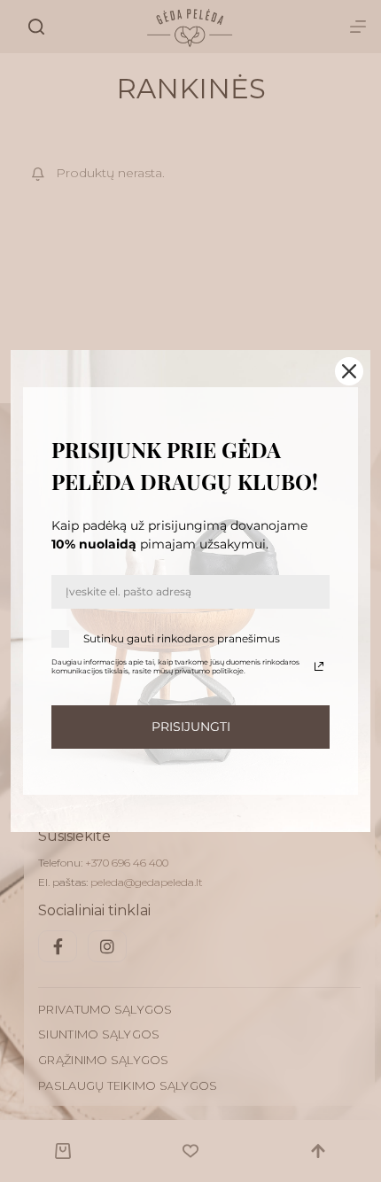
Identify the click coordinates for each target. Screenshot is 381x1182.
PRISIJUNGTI (191, 727)
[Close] (349, 371)
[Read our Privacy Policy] (319, 666)
